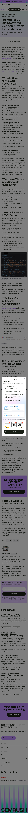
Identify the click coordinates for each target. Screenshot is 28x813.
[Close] (24, 378)
